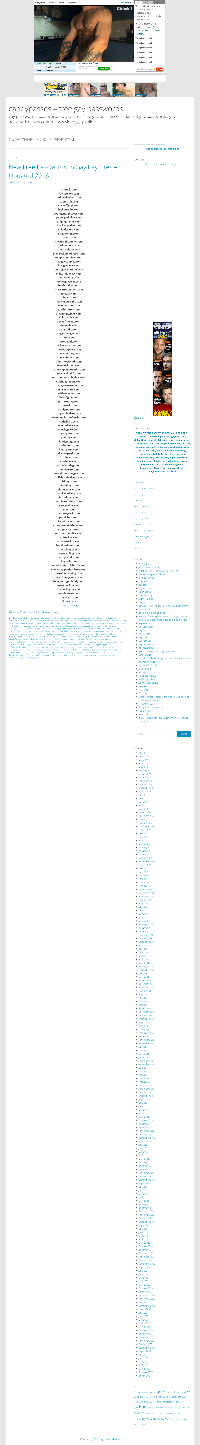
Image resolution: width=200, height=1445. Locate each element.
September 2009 (147, 1263)
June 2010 (143, 1232)
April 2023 (143, 805)
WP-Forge (99, 1439)
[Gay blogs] (139, 417)
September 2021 (147, 861)
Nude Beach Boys (147, 675)
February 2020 (146, 924)
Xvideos (137, 542)
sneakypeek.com (107, 647)
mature (169, 1408)
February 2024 (146, 770)
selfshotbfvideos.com (18, 647)
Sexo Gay (138, 482)
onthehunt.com (57, 641)
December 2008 (147, 1295)
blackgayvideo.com (58, 623)
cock (188, 1392)
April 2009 (143, 1281)
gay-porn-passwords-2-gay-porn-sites (157, 651)
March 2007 (144, 1368)
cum (136, 1396)
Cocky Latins (145, 591)
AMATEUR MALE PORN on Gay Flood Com (159, 570)
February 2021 (146, 885)
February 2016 (146, 1032)
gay (164, 1396)
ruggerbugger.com (103, 644)
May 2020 (143, 913)
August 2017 (145, 994)
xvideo (137, 548)
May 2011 (143, 1193)
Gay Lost (143, 637)
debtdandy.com (98, 628)
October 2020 (145, 899)
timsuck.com (79, 655)
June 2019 (143, 952)
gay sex (179, 1401)
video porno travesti (143, 524)
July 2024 (143, 752)
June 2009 (143, 1274)
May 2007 (143, 1361)
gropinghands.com (97, 631)
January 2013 (145, 1123)
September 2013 (147, 1095)
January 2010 (145, 1249)
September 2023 (147, 787)
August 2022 (145, 829)
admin (32, 182)
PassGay (143, 686)
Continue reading (68, 605)
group (185, 1402)
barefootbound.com (117, 620)
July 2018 (143, 973)
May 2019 (143, 955)
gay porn (153, 1401)
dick (141, 1396)
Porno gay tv (139, 512)
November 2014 (146, 1060)
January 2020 (145, 927)
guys (136, 1407)
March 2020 (144, 920)
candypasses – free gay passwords (66, 108)
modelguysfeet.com (34, 639)
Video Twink (144, 714)
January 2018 (145, 980)
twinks (165, 1419)
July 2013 (143, 1102)
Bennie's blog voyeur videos (152, 574)
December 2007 (147, 1337)
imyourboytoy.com (17, 633)
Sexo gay (138, 500)
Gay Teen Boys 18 (147, 644)
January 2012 (145, 1165)
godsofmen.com (81, 631)
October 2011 (145, 1176)
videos (184, 1419)
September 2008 (147, 1305)
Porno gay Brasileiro (143, 488)
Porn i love (144, 693)
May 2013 (143, 1109)
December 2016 (147, 1011)
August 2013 (145, 1099)
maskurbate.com (16, 636)
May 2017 (143, 1001)
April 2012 (143, 1155)
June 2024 (143, 756)
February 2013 (146, 1120)
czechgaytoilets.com (50, 628)
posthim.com (84, 641)
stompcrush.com (71, 649)
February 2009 (146, 1288)
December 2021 (147, 854)
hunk (144, 1407)
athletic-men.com (30, 620)
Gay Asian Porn (146, 623)
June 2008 (143, 1316)
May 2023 (143, 801)
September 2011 (147, 1179)
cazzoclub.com (30, 626)
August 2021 (145, 864)
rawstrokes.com (15, 644)
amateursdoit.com (66, 618)
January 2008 (145, 1333)
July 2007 (143, 1354)
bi (173, 1392)
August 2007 (145, 1351)
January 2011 (145, 1207)
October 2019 (145, 938)
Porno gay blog (141, 518)
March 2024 (144, 766)
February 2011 (146, 1204)
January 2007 (145, 1375)
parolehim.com (71, 641)
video (178, 1419)
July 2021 (143, 868)
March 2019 (144, 962)
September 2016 (147, 1018)
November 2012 (146, 1130)
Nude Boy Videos (147, 679)
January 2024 (145, 773)
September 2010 (147, 1221)
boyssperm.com (91, 623)
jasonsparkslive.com (47, 633)
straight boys (172, 1413)
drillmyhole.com (112, 628)
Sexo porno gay (141, 536)
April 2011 (143, 1197)
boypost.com (145, 588)
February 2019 (146, 966)
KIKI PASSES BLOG (148, 665)
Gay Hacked (144, 633)
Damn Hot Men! (146, 598)
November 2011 (146, 1172)
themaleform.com (97, 652)
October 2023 (145, 784)
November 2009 (146, 1256)
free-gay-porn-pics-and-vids (152, 612)
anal (151, 1392)
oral (187, 1407)
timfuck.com (56, 655)
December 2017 (147, 983)
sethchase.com (51, 647)
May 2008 (143, 1319)
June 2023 (143, 798)
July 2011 (143, 1186)
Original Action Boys (148, 682)
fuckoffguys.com (66, 631)
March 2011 (144, 1200)
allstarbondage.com (49, 618)
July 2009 (143, 1270)
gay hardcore (174, 1396)
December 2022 (147, 815)
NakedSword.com (88, 639)
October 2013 (145, 1092)
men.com (83, 636)
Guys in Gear (145, 654)
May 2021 (143, 875)
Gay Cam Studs (146, 626)
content (13, 157)
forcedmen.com (52, 631)
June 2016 (143, 1025)
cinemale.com (44, 626)
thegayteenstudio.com (78, 652)
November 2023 (146, 780)
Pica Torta (143, 689)
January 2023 (145, 812)
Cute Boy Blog (145, 595)
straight (160, 1412)
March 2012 (144, 1158)
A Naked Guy (145, 563)
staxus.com (58, 649)
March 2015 (144, 1053)
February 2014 (146, 1081)
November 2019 (146, 934)
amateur (145, 1392)
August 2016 (145, 1022)
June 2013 (143, 1106)
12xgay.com (17, 618)
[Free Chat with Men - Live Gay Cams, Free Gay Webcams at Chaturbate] (100, 89)
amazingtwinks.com (83, 618)
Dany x (142, 602)
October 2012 (145, 1134)
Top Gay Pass (145, 710)
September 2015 (147, 1043)
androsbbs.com (15, 620)
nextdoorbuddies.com (106, 639)
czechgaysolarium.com (31, 628)
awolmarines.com (46, 620)
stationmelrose (146, 703)
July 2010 (143, 1228)
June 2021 (143, 871)
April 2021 (143, 878)
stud (138, 1418)
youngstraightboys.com (34, 657)
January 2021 (145, 889)
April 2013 (143, 1113)
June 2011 (143, 1190)
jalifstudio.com (32, 633)
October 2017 (145, 990)
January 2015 (145, 1057)
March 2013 (144, 1116)
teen (145, 1419)
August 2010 (145, 1225)
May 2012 (143, 1151)
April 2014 (143, 1074)
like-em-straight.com (78, 633)
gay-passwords (146, 647)
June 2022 (143, 836)
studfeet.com (14, 652)
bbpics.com (13, 623)
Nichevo (142, 672)
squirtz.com (32, 649)
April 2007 (143, 1365)
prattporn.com (97, 641)
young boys (143, 1424)
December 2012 (147, 1127)
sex (152, 1413)
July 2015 (143, 1046)
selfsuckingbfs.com (36, 647)
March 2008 (144, 1326)
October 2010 (145, 1218)
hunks (151, 1408)
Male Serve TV (145, 668)
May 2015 (143, 1050)
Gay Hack (143, 630)
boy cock (143, 584)
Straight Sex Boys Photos (151, 707)
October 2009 (145, 1260)
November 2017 (146, 987)
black (176, 1392)
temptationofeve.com (59, 652)
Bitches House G (147, 577)
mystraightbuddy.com (70, 639)
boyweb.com (120, 623)
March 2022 (144, 843)
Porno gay (138, 494)
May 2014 (143, 1071)
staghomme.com (45, 649)
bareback (164, 1392)
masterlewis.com (31, 636)
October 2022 (145, 822)
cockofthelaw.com (70, 626)
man (162, 1407)
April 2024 (143, 763)
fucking (157, 1396)
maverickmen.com (47, 636)
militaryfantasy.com (17, 639)
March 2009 (144, 1284)
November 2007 (146, 1340)
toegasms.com (92, 655)
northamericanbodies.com (39, 641)
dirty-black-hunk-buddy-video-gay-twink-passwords (163, 605)
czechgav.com (15, 628)
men (175, 1407)
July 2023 (143, 794)
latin (157, 1407)
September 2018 (147, 969)
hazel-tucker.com (113, 631)
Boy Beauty (144, 581)
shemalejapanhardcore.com (71, 647)
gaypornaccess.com (166, 1401)
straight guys (183, 1413)
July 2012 (143, 1144)
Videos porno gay (142, 506)
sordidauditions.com (17, 649)
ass (156, 1392)
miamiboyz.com (110, 636)
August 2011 (145, 1183)
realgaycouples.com (31, 644)
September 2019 (147, 941)
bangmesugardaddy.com (80, 620)
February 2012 (146, 1162)
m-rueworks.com (95, 633)
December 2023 (147, 777)
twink (154, 1418)
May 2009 (143, 1277)
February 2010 (146, 1246)
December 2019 (147, 931)
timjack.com (67, 655)
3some (137, 1392)
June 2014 (143, 1067)
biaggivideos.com (26, 623)
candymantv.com (16, 626)
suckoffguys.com (28, 652)
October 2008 (145, 1302)
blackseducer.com (75, 623)
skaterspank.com (91, 647)
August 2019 (145, 945)
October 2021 (145, 857)
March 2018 (144, 976)
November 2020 (146, 896)
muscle (182, 1408)
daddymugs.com (83, 628)
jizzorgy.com (62, 633)
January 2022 (145, 850)
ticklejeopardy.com (42, 655)
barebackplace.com (100, 620)
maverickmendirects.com (67, 636)
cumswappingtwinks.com (105, 626)
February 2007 (146, 1372)
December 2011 (147, 1169)
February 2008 (146, 1330)
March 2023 (144, 809)
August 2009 (145, 1267)
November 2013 (146, 1088)
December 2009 (147, 1253)
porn (148, 1413)
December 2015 (147, 1036)
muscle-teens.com (52, 639)
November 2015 (146, 1039)
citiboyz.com (56, 626)
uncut (173, 1419)
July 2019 (143, 948)
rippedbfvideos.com (86, 644)
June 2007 (143, 1358)
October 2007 (145, 1344)
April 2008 (143, 1323)
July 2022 (143, 833)
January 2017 (145, 1008)
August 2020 (145, 903)
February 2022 (146, 847)
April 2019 (143, 959)
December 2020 (147, 892)
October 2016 (145, 1015)
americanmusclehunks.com (104, 618)
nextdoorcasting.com (18, 641)
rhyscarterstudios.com (66, 644)
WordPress (114, 1439)
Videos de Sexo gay (143, 530)
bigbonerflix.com (42, 623)
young (136, 1424)
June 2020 (143, 910)
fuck (151, 1396)
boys (182, 1392)
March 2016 (144, 1029)
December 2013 (147, 1085)
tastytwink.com (42, 652)
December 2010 (147, 1211)
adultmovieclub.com (31, 618)
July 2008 (143, 1312)
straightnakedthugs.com (111, 649)
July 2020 (143, 906)
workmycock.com (16, 657)
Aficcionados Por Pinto (149, 567)
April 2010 (143, 1239)
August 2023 (145, 791)
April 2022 (143, 840)
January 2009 (145, 1291)
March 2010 (144, 1242)
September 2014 (147, 1064)
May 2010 (143, 1235)
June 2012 (143, 1148)
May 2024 (143, 759)
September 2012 (147, 1137)
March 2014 (144, 1078)
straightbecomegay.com (90, 649)
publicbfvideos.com (113, 641)
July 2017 (143, 997)
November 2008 (146, 1298)
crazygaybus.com (86, 626)
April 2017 (143, 1004)
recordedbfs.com (48, 644)
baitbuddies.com (62, 620)
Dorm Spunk (145, 609)
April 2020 (143, 917)
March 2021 (144, 882)
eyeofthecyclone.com (34, 631)
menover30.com (95, 636)
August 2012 (145, 1141)
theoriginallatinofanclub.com (21, 655)
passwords (139, 1413)
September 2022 (147, 826)
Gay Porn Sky (145, 640)
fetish (146, 1396)
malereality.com (110, 633)
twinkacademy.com (107, 655)
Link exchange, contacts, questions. (162, 163)
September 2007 (147, 1347)
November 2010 (146, 1214)
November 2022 (146, 819)
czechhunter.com (67, 628)
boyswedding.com (106, 623)
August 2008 (145, 1309)
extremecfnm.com (17, 631)
